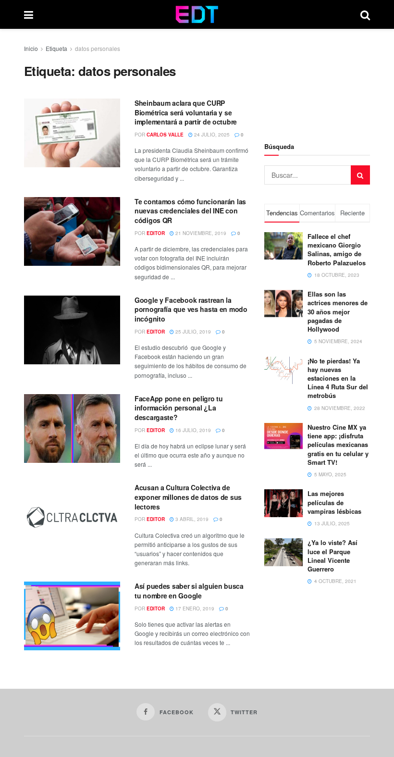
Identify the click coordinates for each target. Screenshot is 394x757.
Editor (156, 233)
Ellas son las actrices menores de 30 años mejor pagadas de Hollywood (338, 311)
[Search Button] (365, 14)
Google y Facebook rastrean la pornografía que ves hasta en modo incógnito (191, 309)
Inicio (31, 48)
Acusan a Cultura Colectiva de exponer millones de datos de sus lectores (188, 497)
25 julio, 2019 (192, 331)
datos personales (97, 48)
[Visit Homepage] (196, 14)
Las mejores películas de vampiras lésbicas (334, 502)
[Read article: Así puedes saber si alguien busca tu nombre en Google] (72, 616)
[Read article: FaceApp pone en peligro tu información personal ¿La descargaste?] (72, 428)
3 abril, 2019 (191, 519)
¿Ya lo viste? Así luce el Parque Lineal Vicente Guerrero (332, 555)
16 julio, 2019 (192, 430)
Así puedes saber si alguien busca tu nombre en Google (189, 590)
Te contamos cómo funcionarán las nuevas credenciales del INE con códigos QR (190, 211)
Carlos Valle (165, 134)
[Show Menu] (28, 14)
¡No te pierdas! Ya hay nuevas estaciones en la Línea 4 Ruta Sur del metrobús (338, 378)
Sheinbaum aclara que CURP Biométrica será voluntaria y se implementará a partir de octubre (186, 112)
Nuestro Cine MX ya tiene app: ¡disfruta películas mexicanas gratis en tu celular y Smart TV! (338, 444)
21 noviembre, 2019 (200, 233)
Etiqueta (56, 48)
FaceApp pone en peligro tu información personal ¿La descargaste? (179, 408)
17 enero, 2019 (194, 608)
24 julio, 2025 (211, 134)
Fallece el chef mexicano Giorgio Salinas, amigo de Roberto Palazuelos (337, 249)
